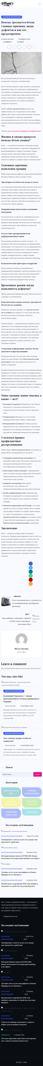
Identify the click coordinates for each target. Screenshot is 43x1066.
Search (37, 774)
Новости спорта (11, 792)
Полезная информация (32, 792)
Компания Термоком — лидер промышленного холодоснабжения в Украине (21, 699)
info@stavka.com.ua (10, 916)
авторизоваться (35, 668)
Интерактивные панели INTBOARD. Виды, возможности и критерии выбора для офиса (18, 964)
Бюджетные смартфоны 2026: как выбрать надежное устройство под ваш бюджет (18, 1000)
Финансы (32, 812)
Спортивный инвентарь (11, 813)
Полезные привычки (11, 803)
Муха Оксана (10, 706)
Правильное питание (31, 803)
